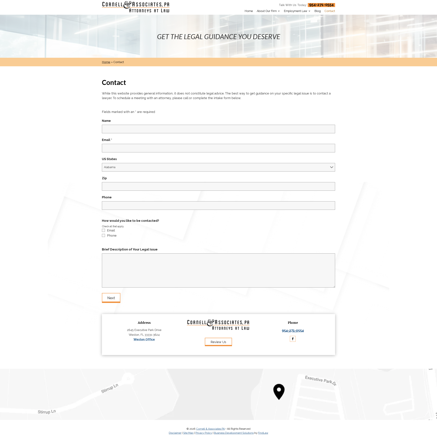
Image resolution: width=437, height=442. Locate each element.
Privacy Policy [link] (203, 432)
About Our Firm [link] (267, 11)
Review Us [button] (218, 342)
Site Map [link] (188, 432)
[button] (293, 339)
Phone (107, 197)
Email (107, 140)
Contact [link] (330, 11)
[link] (136, 7)
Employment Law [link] (295, 11)
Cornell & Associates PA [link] (210, 428)
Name (106, 121)
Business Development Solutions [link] (234, 432)
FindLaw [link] (263, 432)
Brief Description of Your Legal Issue (130, 249)
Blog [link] (317, 11)
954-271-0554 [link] (321, 4)
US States (109, 159)
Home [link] (249, 11)
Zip (104, 178)
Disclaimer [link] (175, 432)
